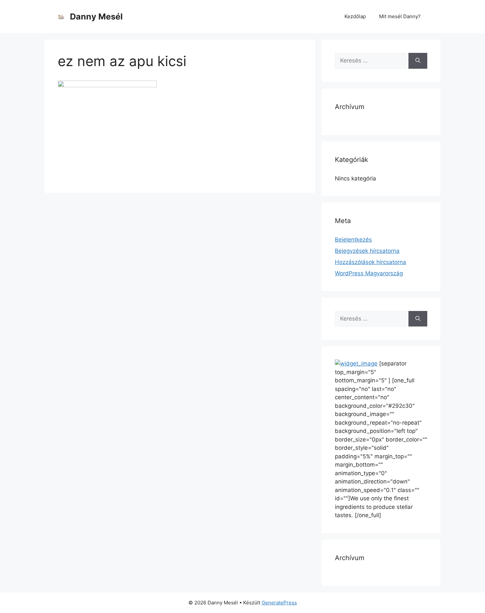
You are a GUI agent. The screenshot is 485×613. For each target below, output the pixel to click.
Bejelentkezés (353, 239)
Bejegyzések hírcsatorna (367, 251)
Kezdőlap (355, 16)
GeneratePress (279, 602)
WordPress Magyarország (369, 273)
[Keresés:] (371, 61)
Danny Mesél (96, 16)
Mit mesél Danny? (400, 16)
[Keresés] (417, 61)
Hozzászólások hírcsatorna (370, 262)
